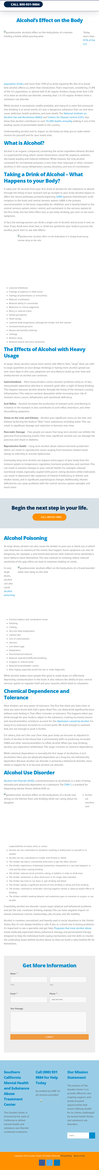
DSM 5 (68, 784)
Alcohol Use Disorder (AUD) (19, 780)
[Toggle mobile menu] (94, 5)
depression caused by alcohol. (73, 721)
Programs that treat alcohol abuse (72, 928)
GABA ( (60, 196)
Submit (49, 1037)
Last (51, 985)
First (12, 985)
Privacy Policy (66, 1155)
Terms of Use (79, 1155)
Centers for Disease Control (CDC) (66, 117)
